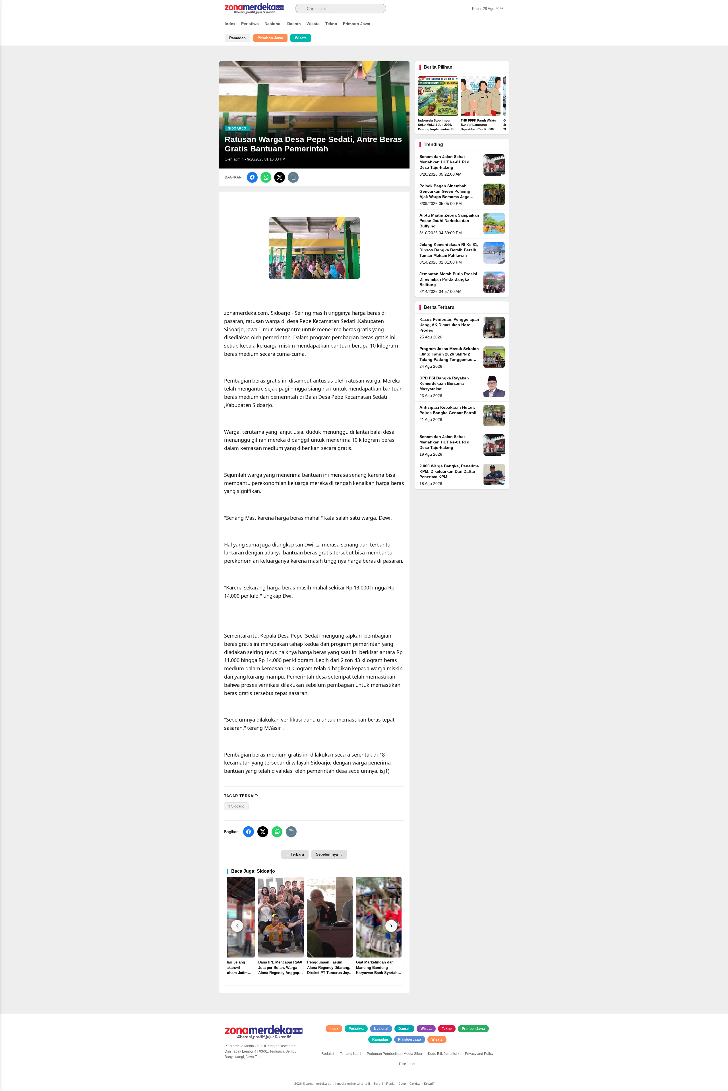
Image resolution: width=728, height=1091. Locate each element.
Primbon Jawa (356, 23)
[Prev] (237, 926)
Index (230, 23)
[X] (279, 177)
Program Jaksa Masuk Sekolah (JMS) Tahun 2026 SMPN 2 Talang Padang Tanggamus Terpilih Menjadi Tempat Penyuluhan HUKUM (449, 360)
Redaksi (327, 1054)
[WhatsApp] (265, 177)
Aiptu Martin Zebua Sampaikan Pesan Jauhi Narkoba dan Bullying (449, 220)
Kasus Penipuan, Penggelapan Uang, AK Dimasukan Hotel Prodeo (449, 324)
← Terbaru (295, 854)
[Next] (391, 926)
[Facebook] (252, 177)
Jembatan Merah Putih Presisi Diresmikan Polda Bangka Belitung (448, 279)
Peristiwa (250, 23)
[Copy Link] (293, 177)
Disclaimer (407, 1064)
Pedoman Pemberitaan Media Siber (394, 1054)
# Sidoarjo (236, 806)
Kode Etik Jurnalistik (443, 1054)
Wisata (313, 23)
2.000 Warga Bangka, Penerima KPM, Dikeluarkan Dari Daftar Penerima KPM (449, 471)
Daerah (294, 23)
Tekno (331, 23)
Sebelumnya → (329, 854)
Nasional (273, 23)
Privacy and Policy (479, 1054)
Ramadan (237, 38)
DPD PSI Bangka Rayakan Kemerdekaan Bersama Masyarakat (444, 383)
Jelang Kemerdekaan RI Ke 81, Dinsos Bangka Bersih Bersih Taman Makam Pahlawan (448, 250)
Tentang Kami (350, 1054)
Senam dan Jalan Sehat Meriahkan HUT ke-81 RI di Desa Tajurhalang (445, 162)
